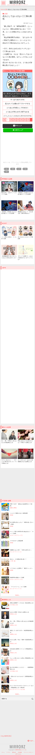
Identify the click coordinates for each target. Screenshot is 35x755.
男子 (7, 171)
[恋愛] (11, 570)
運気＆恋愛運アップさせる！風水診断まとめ (21, 603)
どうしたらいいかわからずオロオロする (18, 116)
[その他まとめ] (14, 604)
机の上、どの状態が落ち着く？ (18, 559)
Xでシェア (18, 125)
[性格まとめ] (13, 614)
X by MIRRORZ (6, 736)
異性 (13, 169)
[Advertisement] (17, 146)
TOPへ (31, 741)
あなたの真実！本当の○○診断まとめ (19, 612)
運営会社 (14, 752)
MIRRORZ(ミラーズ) (20, 750)
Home (2, 9)
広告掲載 (20, 752)
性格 (25, 169)
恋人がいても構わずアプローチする (17, 103)
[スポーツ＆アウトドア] (16, 535)
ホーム (3, 752)
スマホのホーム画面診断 (16, 540)
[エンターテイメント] (15, 552)
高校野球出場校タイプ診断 (17, 577)
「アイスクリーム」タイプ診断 (18, 586)
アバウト (8, 752)
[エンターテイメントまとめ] (17, 689)
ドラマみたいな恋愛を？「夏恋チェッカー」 (21, 568)
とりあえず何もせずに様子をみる (17, 112)
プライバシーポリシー (28, 752)
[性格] (11, 515)
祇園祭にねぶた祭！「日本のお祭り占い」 (21, 550)
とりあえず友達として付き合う (17, 108)
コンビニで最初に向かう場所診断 (19, 513)
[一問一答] (12, 561)
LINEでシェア (18, 130)
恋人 (7, 169)
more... (17, 595)
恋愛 (6, 9)
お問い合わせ (18, 754)
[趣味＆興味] (13, 507)
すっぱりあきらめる (17, 99)
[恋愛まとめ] (13, 625)
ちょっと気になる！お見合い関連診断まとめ (21, 658)
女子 (19, 169)
